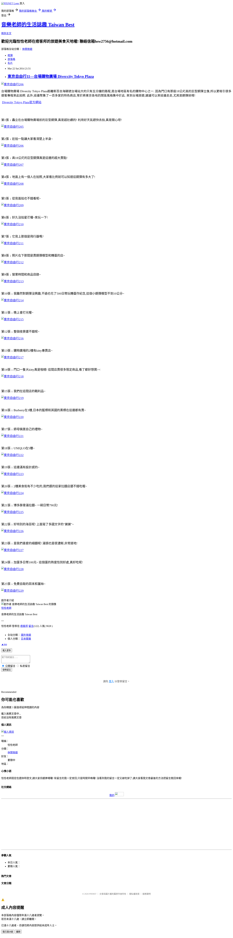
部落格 (11, 59)
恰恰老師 (6, 608)
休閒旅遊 (27, 49)
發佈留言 (7, 670)
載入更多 (7, 650)
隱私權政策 (134, 894)
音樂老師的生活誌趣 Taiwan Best (37, 24)
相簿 (10, 55)
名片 (10, 63)
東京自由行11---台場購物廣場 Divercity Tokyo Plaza (51, 76)
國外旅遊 (26, 635)
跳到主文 (6, 33)
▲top (4, 644)
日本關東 (26, 638)
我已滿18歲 (8, 932)
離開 (18, 932)
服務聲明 (146, 894)
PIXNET (92, 894)
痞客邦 (24, 626)
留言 (31, 626)
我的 (111, 795)
